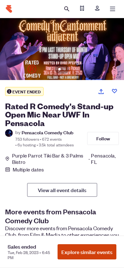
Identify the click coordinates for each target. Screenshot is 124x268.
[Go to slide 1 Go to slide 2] (62, 49)
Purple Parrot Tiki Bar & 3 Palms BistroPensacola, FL (64, 158)
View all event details (62, 189)
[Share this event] (101, 91)
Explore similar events (87, 251)
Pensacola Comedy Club (47, 132)
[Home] (9, 9)
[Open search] (66, 9)
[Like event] (114, 91)
